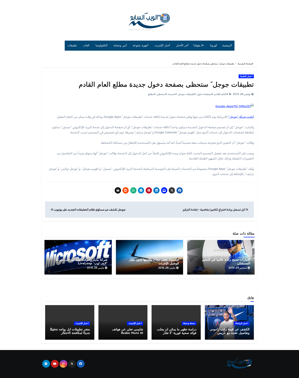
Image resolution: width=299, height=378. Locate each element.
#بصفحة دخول (205, 94)
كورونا (213, 45)
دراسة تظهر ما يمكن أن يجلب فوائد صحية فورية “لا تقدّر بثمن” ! (176, 333)
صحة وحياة (189, 323)
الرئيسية (227, 45)
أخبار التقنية (246, 76)
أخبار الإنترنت (162, 45)
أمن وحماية (121, 45)
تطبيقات (72, 45)
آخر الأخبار (182, 45)
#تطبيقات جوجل (187, 94)
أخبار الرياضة (241, 323)
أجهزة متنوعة (141, 45)
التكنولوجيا (102, 45)
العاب (86, 45)
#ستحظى (162, 94)
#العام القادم (221, 94)
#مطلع (152, 94)
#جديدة (172, 94)
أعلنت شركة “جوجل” (241, 117)
